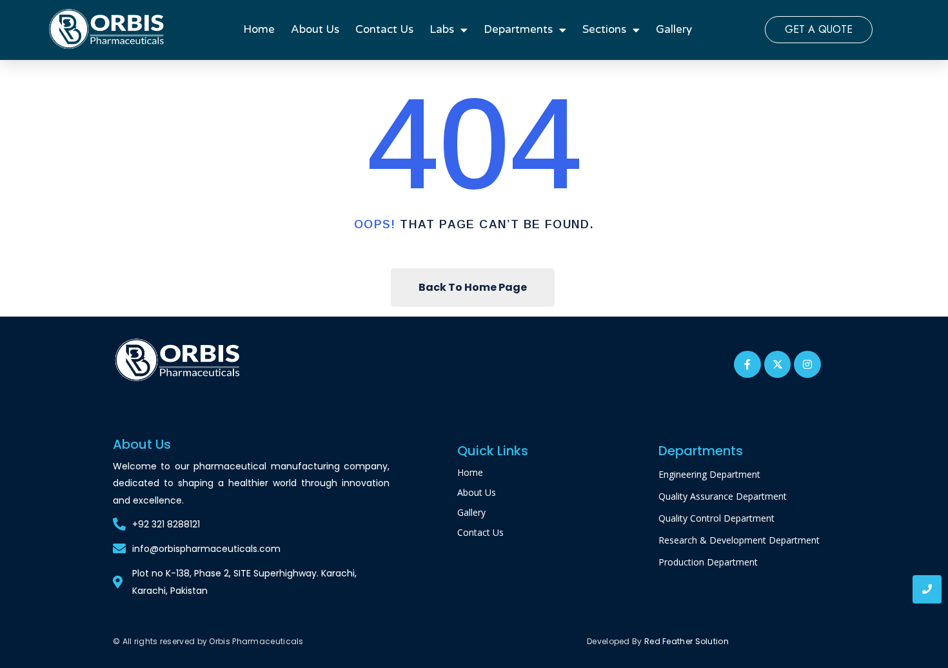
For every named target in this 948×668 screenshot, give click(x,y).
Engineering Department (709, 474)
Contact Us (384, 29)
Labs (442, 29)
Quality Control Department (716, 518)
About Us (315, 29)
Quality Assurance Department (722, 496)
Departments (518, 29)
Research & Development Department (739, 540)
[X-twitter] (777, 364)
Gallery (674, 29)
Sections (604, 29)
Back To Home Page (473, 287)
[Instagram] (807, 364)
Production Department (708, 562)
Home (259, 29)
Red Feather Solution (686, 641)
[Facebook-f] (747, 364)
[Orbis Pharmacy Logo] (178, 361)
